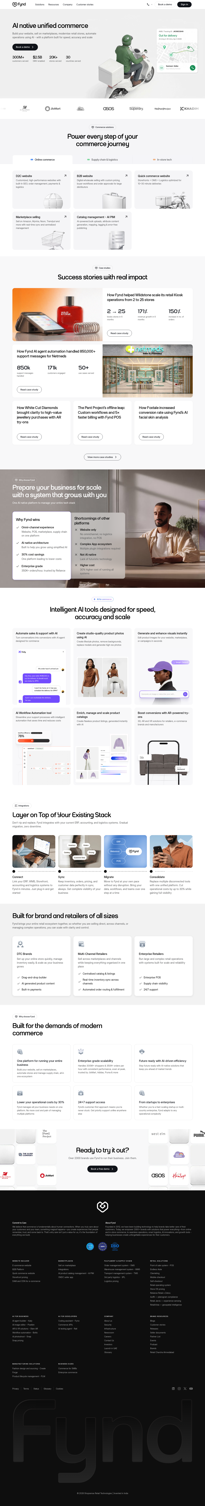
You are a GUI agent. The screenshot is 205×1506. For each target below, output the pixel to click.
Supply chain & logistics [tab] (104, 159)
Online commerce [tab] (45, 159)
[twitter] (185, 1388)
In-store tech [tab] (164, 159)
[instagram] (179, 1388)
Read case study (119, 333)
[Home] (19, 4)
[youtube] (191, 1388)
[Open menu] (149, 4)
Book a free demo (100, 1168)
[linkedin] (173, 1388)
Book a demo (165, 4)
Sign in (184, 4)
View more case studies (100, 457)
